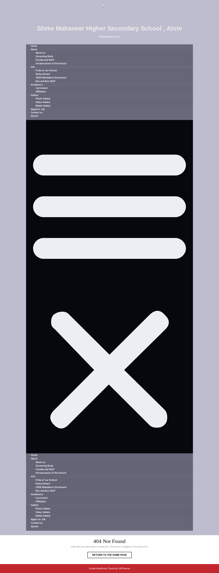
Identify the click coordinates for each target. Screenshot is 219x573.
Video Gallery (43, 102)
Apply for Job (38, 109)
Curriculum (42, 88)
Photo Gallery (43, 98)
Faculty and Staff (45, 59)
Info (33, 67)
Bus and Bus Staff (45, 81)
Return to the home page (112, 554)
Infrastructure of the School (51, 63)
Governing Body (44, 56)
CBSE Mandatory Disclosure (51, 77)
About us (40, 52)
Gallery (34, 95)
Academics (37, 84)
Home (34, 46)
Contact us (36, 112)
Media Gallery (43, 105)
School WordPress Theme (102, 568)
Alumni (34, 116)
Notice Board (43, 74)
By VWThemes (122, 568)
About (34, 49)
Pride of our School (46, 70)
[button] (109, 286)
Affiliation (41, 91)
